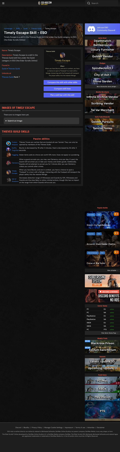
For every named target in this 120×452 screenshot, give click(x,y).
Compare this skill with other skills (62, 82)
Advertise (90, 427)
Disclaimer (101, 427)
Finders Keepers (14, 143)
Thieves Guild (36, 28)
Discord (18, 427)
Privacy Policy (37, 427)
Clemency (14, 163)
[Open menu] (3, 3)
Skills (18, 28)
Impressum (69, 427)
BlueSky (26, 427)
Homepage (8, 28)
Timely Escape (62, 60)
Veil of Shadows (14, 180)
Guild (25, 28)
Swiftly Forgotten (14, 149)
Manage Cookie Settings (53, 427)
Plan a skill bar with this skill (62, 95)
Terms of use (80, 427)
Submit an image (15, 121)
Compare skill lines (62, 88)
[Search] (101, 3)
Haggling (14, 155)
